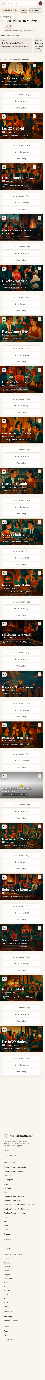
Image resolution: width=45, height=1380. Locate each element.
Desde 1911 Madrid (16, 483)
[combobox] (22, 3)
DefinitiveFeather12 (17, 440)
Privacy (6, 1335)
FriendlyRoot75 (15, 389)
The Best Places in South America (16, 1209)
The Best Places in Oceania (14, 1213)
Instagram (7, 1248)
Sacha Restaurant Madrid (17, 940)
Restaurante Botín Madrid (17, 585)
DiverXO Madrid (14, 280)
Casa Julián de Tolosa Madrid (17, 788)
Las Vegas (8, 1188)
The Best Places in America (14, 1171)
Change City (6, 17)
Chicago (7, 1192)
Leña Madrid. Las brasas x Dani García (17, 635)
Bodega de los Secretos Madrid (17, 738)
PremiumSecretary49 (17, 642)
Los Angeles (8, 1180)
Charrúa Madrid (14, 382)
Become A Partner (11, 1321)
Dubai (6, 1226)
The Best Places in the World (15, 1167)
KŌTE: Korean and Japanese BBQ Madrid (17, 230)
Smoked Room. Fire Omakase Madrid (17, 78)
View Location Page (21, 94)
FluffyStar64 (14, 287)
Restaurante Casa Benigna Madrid (17, 433)
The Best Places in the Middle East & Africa (20, 1205)
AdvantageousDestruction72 (18, 997)
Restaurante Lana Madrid (17, 177)
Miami (6, 1184)
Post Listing (21, 108)
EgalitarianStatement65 (17, 185)
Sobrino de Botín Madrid (17, 889)
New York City (9, 1176)
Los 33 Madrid (13, 128)
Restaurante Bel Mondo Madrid (17, 839)
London (6, 1217)
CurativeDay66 (15, 541)
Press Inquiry (9, 1316)
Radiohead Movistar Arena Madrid (17, 687)
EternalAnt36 (14, 795)
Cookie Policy (9, 1339)
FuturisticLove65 (16, 744)
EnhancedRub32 (16, 896)
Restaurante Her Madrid (17, 331)
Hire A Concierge (21, 101)
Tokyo (6, 1230)
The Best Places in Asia (12, 1201)
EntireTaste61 (15, 1048)
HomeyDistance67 (16, 237)
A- (5, 1155)
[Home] (3, 3)
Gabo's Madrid (13, 534)
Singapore (8, 1234)
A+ (15, 1155)
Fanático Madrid (14, 989)
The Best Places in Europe (14, 1196)
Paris (5, 1221)
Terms (6, 1331)
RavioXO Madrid (15, 1041)
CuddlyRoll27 (15, 135)
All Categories (27, 10)
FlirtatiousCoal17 (16, 592)
